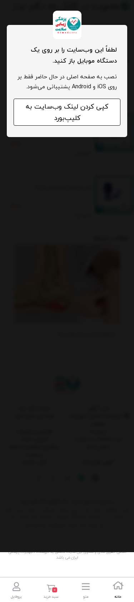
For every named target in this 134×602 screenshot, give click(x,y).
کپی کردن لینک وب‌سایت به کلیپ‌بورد (67, 112)
